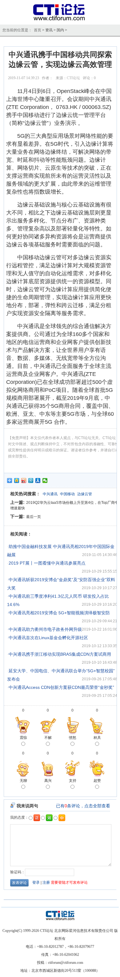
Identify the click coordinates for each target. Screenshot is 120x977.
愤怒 (72, 738)
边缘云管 (84, 494)
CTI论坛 (73, 78)
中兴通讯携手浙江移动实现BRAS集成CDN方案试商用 (60, 654)
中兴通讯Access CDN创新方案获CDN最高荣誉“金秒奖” (61, 687)
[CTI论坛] (60, 20)
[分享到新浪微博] (23, 480)
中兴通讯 (50, 494)
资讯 (49, 30)
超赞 (97, 780)
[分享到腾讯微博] (31, 480)
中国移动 (67, 494)
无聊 (23, 780)
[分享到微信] (45, 480)
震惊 (23, 738)
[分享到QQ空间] (16, 480)
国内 (60, 30)
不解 (48, 738)
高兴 (48, 780)
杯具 (97, 738)
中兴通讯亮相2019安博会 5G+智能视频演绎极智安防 (59, 612)
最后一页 (33, 517)
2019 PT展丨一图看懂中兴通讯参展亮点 (47, 563)
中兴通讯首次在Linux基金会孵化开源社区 (48, 637)
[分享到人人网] (38, 480)
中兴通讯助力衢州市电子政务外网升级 (45, 629)
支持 (72, 780)
